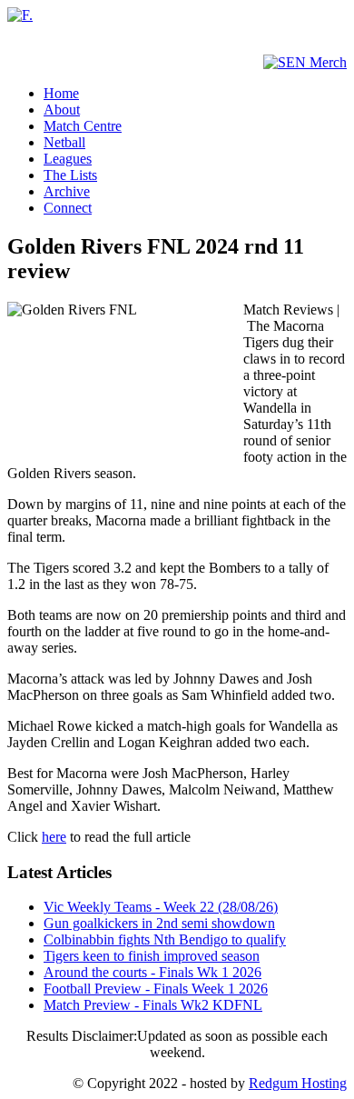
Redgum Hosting (298, 1083)
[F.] (20, 15)
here (54, 836)
